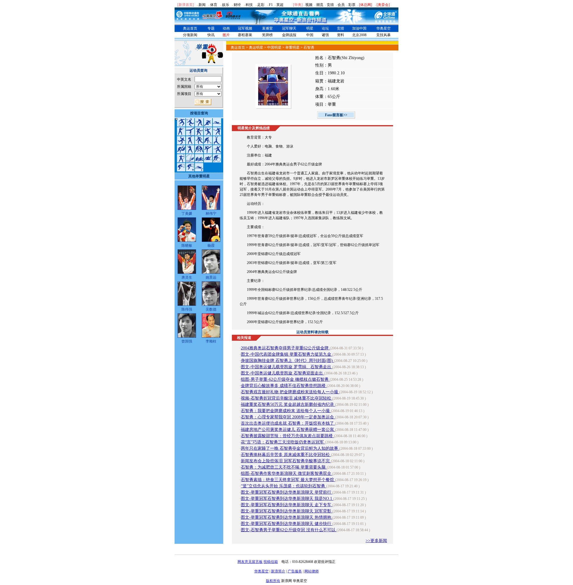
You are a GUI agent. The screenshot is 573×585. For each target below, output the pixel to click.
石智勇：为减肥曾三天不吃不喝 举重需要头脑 (284, 467)
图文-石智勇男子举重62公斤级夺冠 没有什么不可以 (289, 530)
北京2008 (359, 35)
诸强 (325, 35)
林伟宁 (211, 213)
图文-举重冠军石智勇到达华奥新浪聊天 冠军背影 (286, 511)
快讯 (211, 35)
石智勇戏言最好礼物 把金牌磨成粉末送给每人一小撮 (290, 392)
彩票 (351, 5)
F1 (271, 5)
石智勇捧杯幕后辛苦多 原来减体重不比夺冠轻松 (286, 454)
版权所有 (273, 581)
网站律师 (311, 571)
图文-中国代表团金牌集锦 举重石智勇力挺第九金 (286, 354)
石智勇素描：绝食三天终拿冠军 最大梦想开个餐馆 (288, 479)
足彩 (260, 5)
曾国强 (186, 341)
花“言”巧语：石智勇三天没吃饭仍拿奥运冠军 (283, 442)
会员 (341, 5)
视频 (308, 5)
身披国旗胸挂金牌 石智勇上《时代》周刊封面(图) (287, 360)
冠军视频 (245, 28)
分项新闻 (190, 35)
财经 (237, 5)
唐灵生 (186, 277)
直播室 (267, 28)
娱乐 (225, 5)
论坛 (325, 28)
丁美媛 (186, 213)
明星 (309, 28)
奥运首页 (190, 28)
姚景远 (211, 277)
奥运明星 (256, 47)
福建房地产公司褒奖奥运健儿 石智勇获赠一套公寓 (288, 429)
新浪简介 (278, 571)
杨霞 (211, 245)
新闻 (202, 5)
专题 (211, 28)
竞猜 (330, 5)
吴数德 (211, 309)
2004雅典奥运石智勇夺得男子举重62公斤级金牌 (285, 348)
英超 (280, 5)
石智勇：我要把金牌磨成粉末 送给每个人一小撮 (286, 411)
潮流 (319, 5)
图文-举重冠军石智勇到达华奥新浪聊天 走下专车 (286, 505)
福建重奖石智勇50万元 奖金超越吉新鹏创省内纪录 (288, 404)
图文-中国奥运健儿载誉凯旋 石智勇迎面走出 (282, 373)
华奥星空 (383, 28)
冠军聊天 (289, 28)
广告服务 (295, 571)
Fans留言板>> (336, 115)
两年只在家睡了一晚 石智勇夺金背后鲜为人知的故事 (290, 448)
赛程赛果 (245, 35)
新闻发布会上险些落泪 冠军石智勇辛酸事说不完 (286, 461)
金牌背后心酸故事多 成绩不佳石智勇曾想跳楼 (284, 385)
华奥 (297, 5)
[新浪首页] (185, 5)
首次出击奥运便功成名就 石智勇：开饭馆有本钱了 (288, 423)
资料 (340, 35)
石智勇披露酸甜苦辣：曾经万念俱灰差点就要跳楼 (287, 436)
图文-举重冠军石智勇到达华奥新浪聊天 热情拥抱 (286, 517)
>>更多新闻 (376, 540)
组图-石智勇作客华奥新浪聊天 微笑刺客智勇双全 (286, 473)
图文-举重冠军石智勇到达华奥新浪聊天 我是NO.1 (287, 498)
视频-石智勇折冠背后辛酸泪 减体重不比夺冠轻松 (286, 398)
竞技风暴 (383, 35)
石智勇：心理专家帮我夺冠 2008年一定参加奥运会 (288, 417)
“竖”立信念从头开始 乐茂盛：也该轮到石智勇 (283, 486)
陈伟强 (186, 309)
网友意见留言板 (250, 562)
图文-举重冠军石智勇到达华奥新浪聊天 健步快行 (286, 523)
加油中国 (359, 28)
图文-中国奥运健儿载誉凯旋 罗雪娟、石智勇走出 (286, 367)
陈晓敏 (186, 245)
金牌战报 (289, 35)
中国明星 (274, 47)
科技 (249, 5)
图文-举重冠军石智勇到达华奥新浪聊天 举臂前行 (286, 492)
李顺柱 (211, 341)
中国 (309, 35)
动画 (226, 28)
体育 (213, 5)
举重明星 (292, 47)
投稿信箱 (271, 562)
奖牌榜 (267, 35)
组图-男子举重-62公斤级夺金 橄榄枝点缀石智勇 (285, 379)
